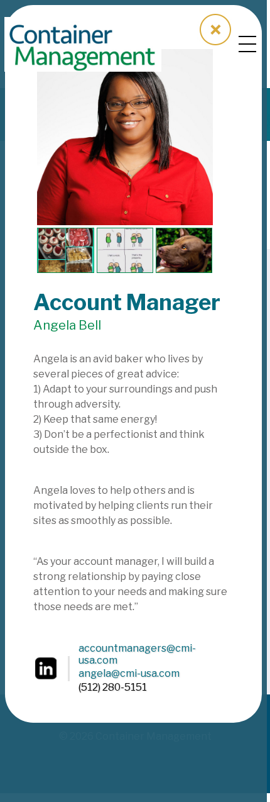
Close (215, 29)
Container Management (82, 44)
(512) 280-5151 (112, 687)
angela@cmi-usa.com (129, 673)
